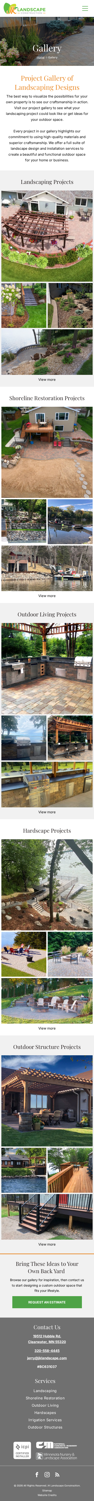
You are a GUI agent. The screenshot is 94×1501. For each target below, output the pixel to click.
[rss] (57, 1475)
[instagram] (47, 1475)
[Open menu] (85, 8)
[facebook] (37, 1475)
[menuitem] (45, 1390)
